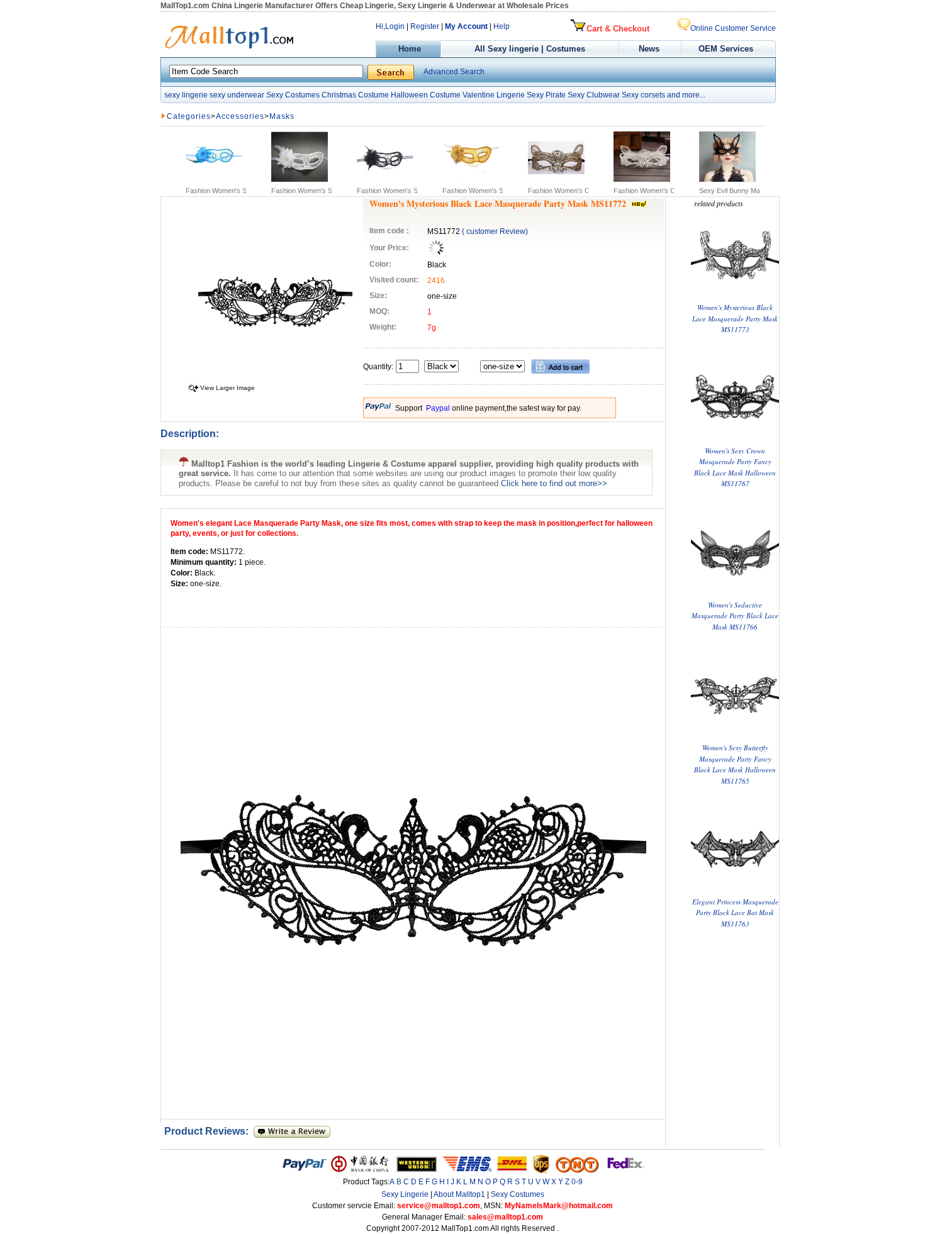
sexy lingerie (186, 95)
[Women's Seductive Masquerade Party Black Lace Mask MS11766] (735, 593)
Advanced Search (454, 71)
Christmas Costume (355, 95)
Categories (189, 116)
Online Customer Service (733, 28)
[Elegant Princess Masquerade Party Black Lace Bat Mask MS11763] (735, 890)
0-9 (577, 1181)
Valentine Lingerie (493, 95)
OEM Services (725, 48)
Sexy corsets (643, 95)
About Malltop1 (459, 1194)
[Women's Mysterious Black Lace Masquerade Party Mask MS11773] (735, 296)
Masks (281, 116)
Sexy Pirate (546, 95)
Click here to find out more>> (554, 483)
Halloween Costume (426, 95)
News (650, 48)
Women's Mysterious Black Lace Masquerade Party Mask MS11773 (735, 318)
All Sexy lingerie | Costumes (529, 48)
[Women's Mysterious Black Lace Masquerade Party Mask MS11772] (275, 376)
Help (501, 26)
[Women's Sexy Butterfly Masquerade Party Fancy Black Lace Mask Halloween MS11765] (735, 736)
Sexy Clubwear (594, 95)
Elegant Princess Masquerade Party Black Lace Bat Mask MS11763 (735, 912)
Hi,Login (390, 26)
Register (424, 26)
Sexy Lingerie (405, 1194)
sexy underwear (237, 95)
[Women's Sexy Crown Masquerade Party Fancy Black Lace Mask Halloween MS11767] (735, 439)
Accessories (240, 116)
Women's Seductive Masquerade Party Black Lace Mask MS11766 (735, 615)
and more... (686, 95)
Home (408, 48)
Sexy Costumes (293, 95)
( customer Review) (495, 231)
